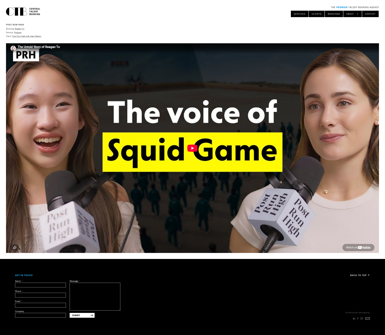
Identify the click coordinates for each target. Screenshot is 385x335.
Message (74, 281)
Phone (18, 291)
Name (18, 281)
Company (19, 311)
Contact (370, 13)
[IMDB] (367, 318)
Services (299, 13)
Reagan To (19, 28)
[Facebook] (357, 318)
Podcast (17, 32)
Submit (76, 315)
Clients (317, 13)
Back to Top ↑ (360, 275)
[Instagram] (361, 318)
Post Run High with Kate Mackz (26, 36)
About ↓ (352, 13)
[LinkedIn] (354, 318)
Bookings (334, 13)
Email (17, 301)
